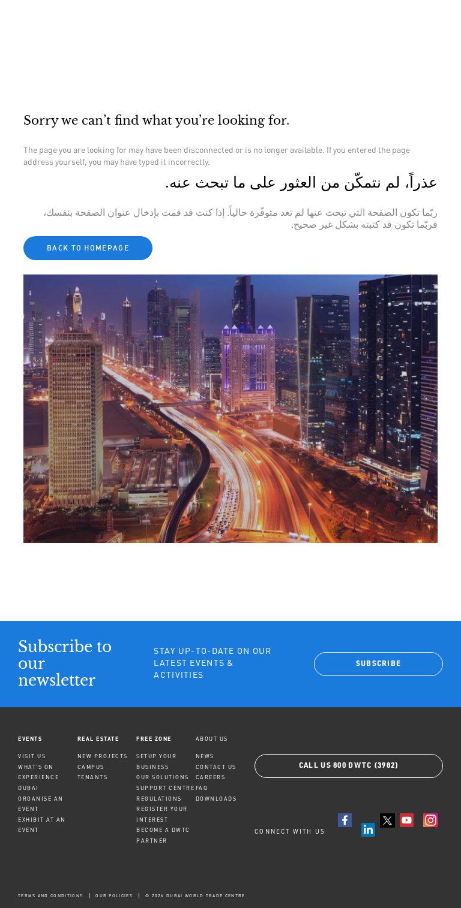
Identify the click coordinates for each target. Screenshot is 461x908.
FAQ (202, 788)
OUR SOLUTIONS (162, 777)
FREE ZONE (154, 738)
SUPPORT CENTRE (165, 788)
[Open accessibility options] (406, 55)
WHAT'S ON (36, 767)
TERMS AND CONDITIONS (50, 895)
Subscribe (379, 664)
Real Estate (98, 738)
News (205, 756)
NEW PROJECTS (102, 756)
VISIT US (32, 756)
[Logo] (68, 55)
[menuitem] (47, 738)
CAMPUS (90, 767)
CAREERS (211, 777)
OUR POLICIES (114, 895)
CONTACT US (216, 767)
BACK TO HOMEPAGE (88, 247)
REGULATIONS (159, 798)
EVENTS (30, 738)
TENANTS (92, 777)
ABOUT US (212, 738)
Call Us (349, 766)
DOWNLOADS (216, 798)
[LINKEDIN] (368, 830)
